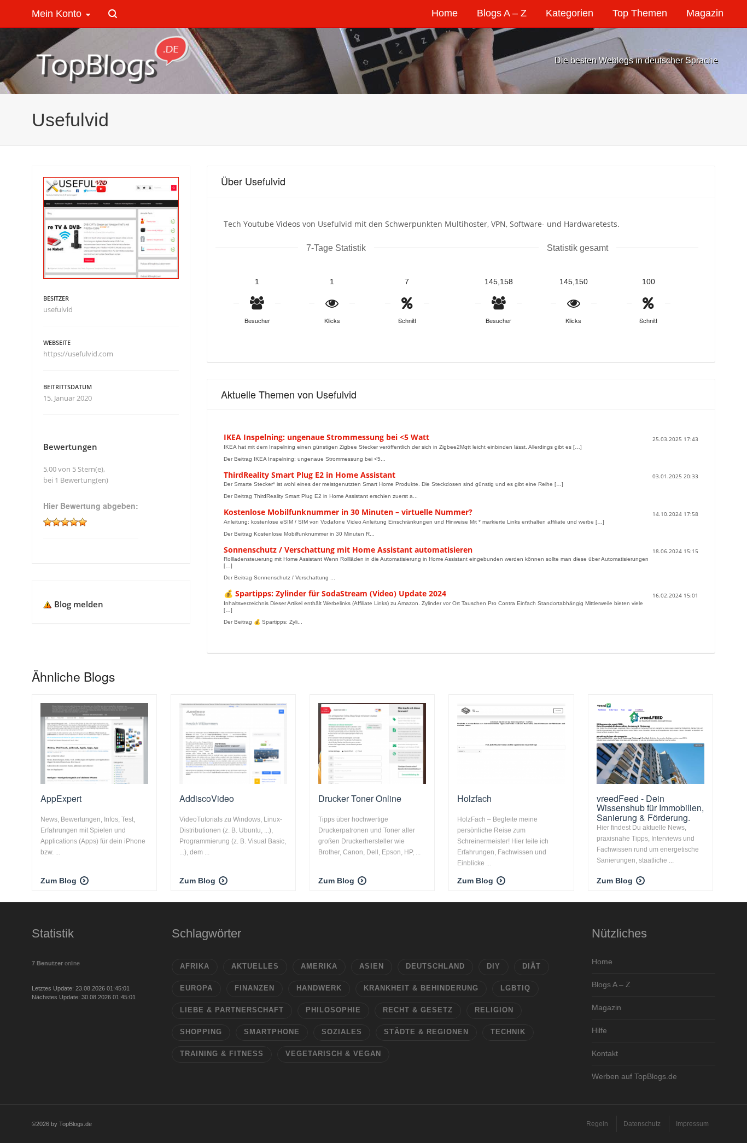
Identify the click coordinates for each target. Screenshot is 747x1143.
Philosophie (333, 1010)
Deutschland (435, 966)
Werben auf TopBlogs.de (634, 1076)
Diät (531, 966)
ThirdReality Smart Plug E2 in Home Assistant (309, 475)
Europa (196, 988)
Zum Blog (58, 880)
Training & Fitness (222, 1054)
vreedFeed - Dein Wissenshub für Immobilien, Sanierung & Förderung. (650, 808)
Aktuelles (255, 966)
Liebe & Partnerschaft (232, 1010)
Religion (494, 1010)
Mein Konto (56, 13)
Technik (508, 1032)
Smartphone (272, 1032)
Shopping (201, 1032)
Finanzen (255, 988)
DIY (493, 966)
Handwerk (319, 988)
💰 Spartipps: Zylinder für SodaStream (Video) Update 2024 (335, 593)
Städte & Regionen (426, 1032)
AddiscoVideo (206, 798)
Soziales (342, 1032)
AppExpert (60, 798)
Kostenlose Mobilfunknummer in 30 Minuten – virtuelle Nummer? (348, 512)
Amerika (319, 966)
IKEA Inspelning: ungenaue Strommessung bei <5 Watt (326, 437)
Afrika (194, 966)
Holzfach (474, 798)
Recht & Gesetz (418, 1010)
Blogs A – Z (611, 984)
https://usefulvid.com (78, 354)
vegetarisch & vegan (333, 1054)
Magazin (606, 1007)
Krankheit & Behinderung (421, 988)
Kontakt (605, 1053)
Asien (371, 966)
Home (602, 961)
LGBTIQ (515, 988)
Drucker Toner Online (359, 798)
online (56, 963)
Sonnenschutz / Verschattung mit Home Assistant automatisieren (348, 549)
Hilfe (599, 1030)
